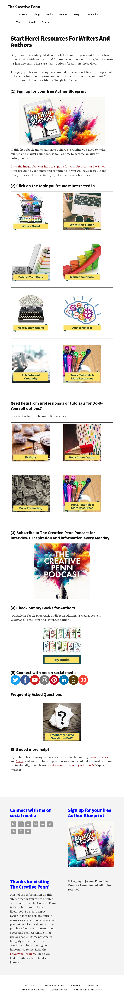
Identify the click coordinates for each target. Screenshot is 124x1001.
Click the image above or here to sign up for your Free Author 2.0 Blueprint (60, 166)
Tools (19, 761)
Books (93, 757)
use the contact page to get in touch (70, 765)
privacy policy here (22, 953)
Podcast (104, 757)
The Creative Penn (24, 6)
